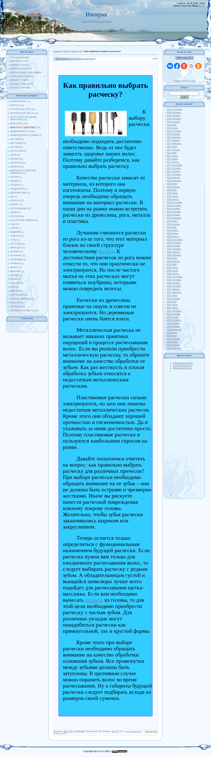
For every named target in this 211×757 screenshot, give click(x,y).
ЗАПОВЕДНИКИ (18, 208)
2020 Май (172, 264)
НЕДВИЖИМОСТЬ (20, 131)
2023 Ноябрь (173, 323)
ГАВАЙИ (14, 181)
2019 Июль (172, 233)
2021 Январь (173, 289)
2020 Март (172, 258)
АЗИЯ (13, 155)
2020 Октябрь (174, 280)
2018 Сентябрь (174, 202)
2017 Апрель (173, 149)
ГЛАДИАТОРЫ (17, 188)
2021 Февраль (174, 292)
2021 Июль (172, 308)
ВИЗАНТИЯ (16, 162)
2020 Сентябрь (174, 277)
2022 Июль (172, 317)
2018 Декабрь (174, 211)
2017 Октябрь (174, 168)
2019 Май (172, 227)
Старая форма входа (184, 81)
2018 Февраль (174, 180)
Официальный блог (183, 363)
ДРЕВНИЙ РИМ (18, 192)
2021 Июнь (172, 304)
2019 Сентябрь (174, 239)
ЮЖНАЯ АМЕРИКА (20, 298)
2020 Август (173, 273)
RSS (202, 6)
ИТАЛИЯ (14, 251)
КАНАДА (14, 275)
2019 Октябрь (174, 242)
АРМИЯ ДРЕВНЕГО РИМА (24, 135)
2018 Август (173, 199)
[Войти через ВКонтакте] (170, 66)
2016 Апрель (173, 122)
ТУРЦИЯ (14, 283)
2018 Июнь (172, 193)
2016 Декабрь (174, 137)
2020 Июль (172, 270)
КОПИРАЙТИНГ (18, 101)
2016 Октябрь (174, 131)
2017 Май (172, 153)
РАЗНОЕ (14, 105)
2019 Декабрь (174, 249)
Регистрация (98, 21)
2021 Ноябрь (173, 314)
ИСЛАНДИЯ (16, 259)
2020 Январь (173, 252)
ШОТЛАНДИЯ (17, 295)
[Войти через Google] (191, 66)
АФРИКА (14, 159)
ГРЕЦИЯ (14, 185)
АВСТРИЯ (15, 139)
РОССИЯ (15, 216)
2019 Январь (173, 215)
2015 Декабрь (174, 118)
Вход (109, 21)
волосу (106, 251)
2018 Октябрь (174, 205)
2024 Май (172, 335)
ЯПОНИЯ (15, 302)
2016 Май (172, 125)
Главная (85, 21)
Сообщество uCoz (182, 365)
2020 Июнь (172, 267)
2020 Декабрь (174, 286)
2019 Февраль (174, 218)
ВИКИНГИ (15, 166)
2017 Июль (172, 159)
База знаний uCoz (182, 368)
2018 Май (172, 190)
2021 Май (172, 301)
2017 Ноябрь (173, 171)
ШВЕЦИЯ (15, 291)
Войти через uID (184, 58)
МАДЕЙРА (15, 232)
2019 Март (172, 221)
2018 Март (172, 184)
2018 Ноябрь (173, 208)
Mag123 (115, 731)
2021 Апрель (173, 298)
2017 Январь (173, 140)
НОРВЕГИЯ (16, 306)
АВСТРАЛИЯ (16, 143)
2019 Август (173, 236)
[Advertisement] (188, 434)
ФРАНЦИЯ (15, 247)
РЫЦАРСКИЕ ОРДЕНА (22, 220)
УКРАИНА (15, 236)
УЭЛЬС (14, 240)
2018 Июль (172, 196)
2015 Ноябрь (173, 115)
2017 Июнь (172, 156)
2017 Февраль (174, 143)
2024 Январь (173, 326)
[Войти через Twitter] (184, 73)
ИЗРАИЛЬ (15, 263)
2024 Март (172, 332)
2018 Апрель (173, 187)
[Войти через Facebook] (177, 66)
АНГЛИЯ (14, 147)
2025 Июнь (172, 342)
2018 (66, 51)
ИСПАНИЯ (15, 255)
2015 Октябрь (174, 112)
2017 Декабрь (174, 174)
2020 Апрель (173, 261)
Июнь (74, 51)
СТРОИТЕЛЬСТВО (20, 109)
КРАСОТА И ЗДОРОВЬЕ (23, 127)
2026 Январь (173, 345)
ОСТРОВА (15, 243)
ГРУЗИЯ (14, 177)
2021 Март (172, 295)
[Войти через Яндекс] (184, 66)
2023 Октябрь (174, 320)
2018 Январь (173, 177)
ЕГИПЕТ (14, 204)
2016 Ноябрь (173, 134)
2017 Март (172, 146)
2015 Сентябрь (174, 109)
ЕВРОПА (14, 200)
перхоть (94, 600)
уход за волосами (133, 731)
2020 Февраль (174, 255)
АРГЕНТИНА (16, 151)
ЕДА (12, 196)
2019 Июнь (172, 230)
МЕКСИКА (15, 271)
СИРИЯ (14, 228)
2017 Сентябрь (174, 165)
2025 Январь (173, 339)
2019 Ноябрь (173, 246)
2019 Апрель (173, 224)
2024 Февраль (174, 329)
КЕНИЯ (14, 279)
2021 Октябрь (174, 311)
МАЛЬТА (14, 267)
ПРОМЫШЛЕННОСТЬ (22, 310)
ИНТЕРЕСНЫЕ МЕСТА (22, 113)
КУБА (13, 287)
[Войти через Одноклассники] (198, 66)
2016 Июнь (172, 128)
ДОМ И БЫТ (16, 123)
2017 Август (173, 162)
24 (81, 51)
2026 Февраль (174, 348)
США (12, 224)
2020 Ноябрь (173, 283)
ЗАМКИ (14, 212)
